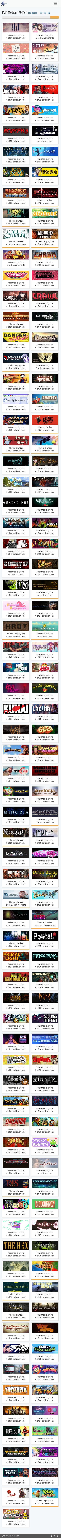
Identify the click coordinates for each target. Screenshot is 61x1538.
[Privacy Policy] (57, 1536)
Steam (16, 1536)
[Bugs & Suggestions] (54, 1536)
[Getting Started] (51, 1536)
